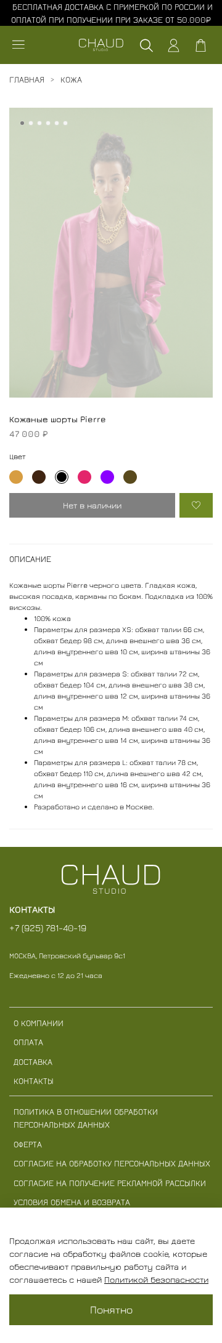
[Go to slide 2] (31, 123)
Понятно (111, 1309)
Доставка (33, 1061)
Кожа (71, 79)
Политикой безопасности (156, 1279)
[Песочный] (16, 477)
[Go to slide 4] (48, 123)
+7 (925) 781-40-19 (47, 927)
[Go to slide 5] (57, 123)
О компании (39, 1022)
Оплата (28, 1041)
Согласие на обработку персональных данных (112, 1163)
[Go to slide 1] (22, 123)
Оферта (28, 1144)
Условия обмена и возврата (72, 1202)
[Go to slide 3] (39, 123)
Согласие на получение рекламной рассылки (110, 1182)
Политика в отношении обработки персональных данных (86, 1117)
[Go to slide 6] (65, 123)
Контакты (34, 1080)
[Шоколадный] (39, 477)
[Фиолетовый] (107, 477)
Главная (26, 79)
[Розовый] (84, 477)
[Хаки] (130, 477)
